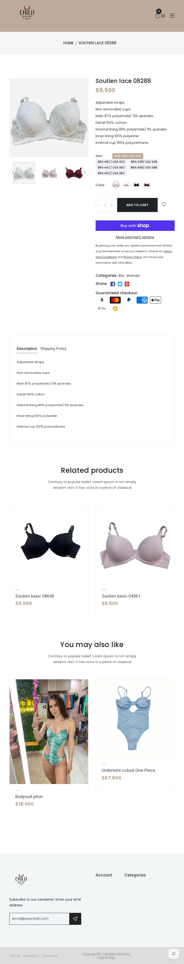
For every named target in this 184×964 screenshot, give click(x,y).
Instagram (32, 956)
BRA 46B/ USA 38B (144, 167)
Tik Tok (14, 956)
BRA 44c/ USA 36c (111, 167)
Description (27, 349)
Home (68, 42)
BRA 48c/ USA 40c (111, 162)
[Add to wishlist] (164, 205)
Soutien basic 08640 (34, 596)
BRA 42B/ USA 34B (144, 162)
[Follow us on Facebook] (112, 284)
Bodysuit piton (29, 796)
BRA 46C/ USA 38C (111, 173)
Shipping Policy (53, 349)
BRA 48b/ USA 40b (128, 156)
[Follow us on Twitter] (119, 284)
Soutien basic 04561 (121, 596)
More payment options (135, 237)
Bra (121, 275)
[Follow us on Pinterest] (127, 284)
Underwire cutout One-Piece (128, 770)
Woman (133, 275)
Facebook (50, 956)
